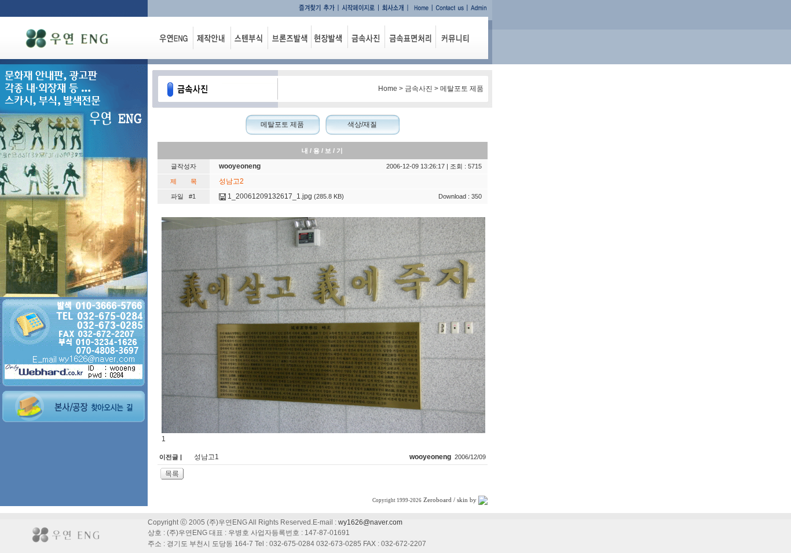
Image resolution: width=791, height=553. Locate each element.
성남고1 (206, 457)
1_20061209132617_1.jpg (269, 196)
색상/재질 (362, 124)
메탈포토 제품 (282, 124)
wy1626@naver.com (370, 522)
